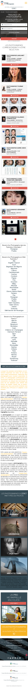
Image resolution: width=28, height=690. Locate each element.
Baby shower (21, 585)
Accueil (2, 12)
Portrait (9, 581)
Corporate (23, 582)
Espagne (15, 648)
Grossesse (8, 578)
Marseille (8, 642)
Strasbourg (15, 643)
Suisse (24, 647)
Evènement (10, 582)
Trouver (14, 38)
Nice (8, 643)
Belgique (15, 647)
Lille (26, 642)
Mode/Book (15, 581)
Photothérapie (14, 585)
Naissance (14, 578)
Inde (12, 647)
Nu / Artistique (23, 581)
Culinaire (4, 582)
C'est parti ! (14, 603)
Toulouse (18, 642)
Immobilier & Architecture (7, 579)
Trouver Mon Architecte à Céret (8, 666)
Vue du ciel (7, 584)
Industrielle (16, 582)
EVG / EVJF (9, 587)
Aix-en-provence (13, 642)
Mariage (3, 578)
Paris (2, 642)
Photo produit (17, 579)
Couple (24, 578)
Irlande (9, 647)
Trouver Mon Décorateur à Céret (8, 673)
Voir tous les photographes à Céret (14, 366)
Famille (20, 578)
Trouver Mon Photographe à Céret (11, 680)
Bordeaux (23, 642)
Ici (14, 633)
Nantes (11, 643)
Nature (13, 584)
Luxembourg (20, 647)
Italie (12, 648)
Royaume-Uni (4, 647)
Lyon (5, 642)
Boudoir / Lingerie (17, 587)
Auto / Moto (18, 584)
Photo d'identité (5, 585)
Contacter (15, 64)
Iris (26, 585)
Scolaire (24, 584)
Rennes (19, 643)
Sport (2, 584)
